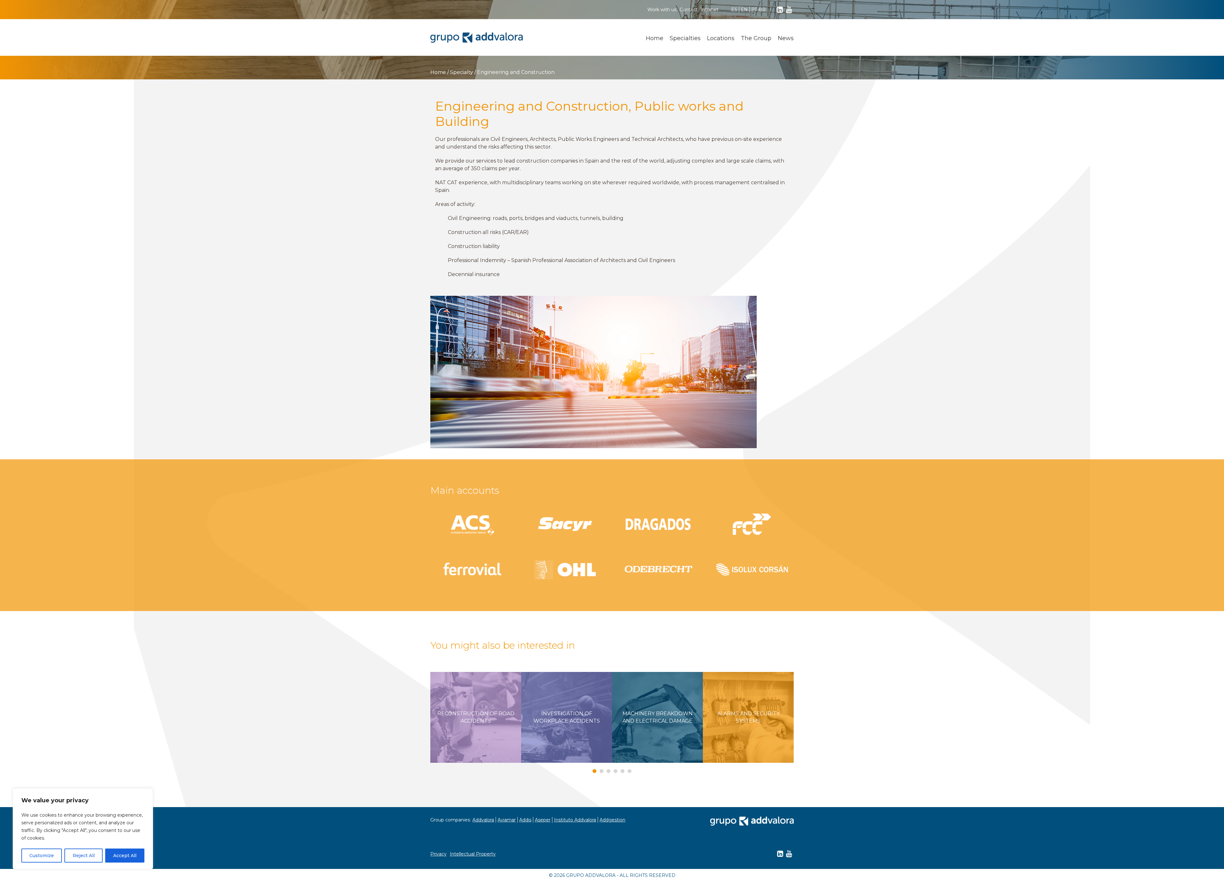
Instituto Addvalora (575, 820)
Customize (41, 855)
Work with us (661, 9)
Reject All (84, 855)
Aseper (542, 820)
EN (744, 9)
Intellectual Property (473, 854)
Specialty (461, 72)
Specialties (685, 38)
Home (654, 38)
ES (734, 9)
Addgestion (612, 820)
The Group (756, 38)
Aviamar (507, 820)
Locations (720, 38)
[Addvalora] (476, 38)
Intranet (709, 9)
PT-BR (758, 9)
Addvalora (483, 820)
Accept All (124, 855)
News (786, 38)
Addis (525, 820)
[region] (83, 828)
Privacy (438, 854)
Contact (688, 9)
